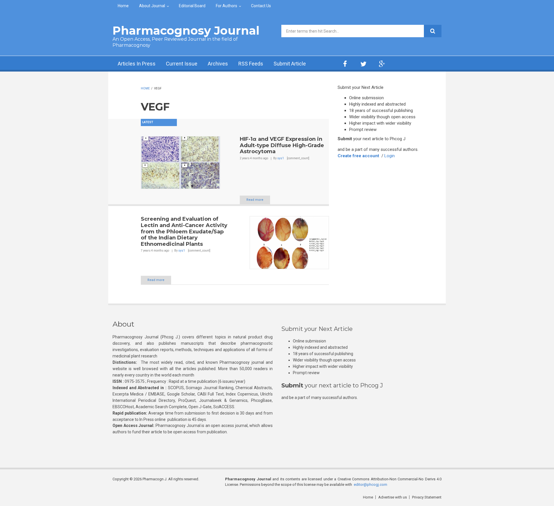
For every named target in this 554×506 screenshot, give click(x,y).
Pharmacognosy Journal (186, 30)
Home (123, 5)
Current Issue (181, 64)
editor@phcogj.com (370, 484)
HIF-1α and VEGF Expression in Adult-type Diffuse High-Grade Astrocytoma (282, 145)
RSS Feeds (250, 64)
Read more (254, 200)
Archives (218, 64)
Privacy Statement (426, 497)
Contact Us (261, 5)
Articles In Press (137, 64)
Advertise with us (392, 497)
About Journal (152, 5)
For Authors (226, 5)
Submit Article (290, 64)
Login (389, 155)
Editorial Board (192, 5)
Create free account (358, 155)
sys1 (280, 158)
